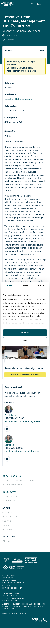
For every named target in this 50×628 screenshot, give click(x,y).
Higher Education (23, 99)
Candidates (9, 492)
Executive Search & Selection (18, 480)
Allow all (25, 332)
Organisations (11, 476)
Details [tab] (25, 285)
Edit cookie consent (12, 588)
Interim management (12, 485)
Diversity (7, 529)
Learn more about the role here (25, 375)
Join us (6, 525)
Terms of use (8, 578)
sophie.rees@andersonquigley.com (21, 451)
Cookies (6, 585)
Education (9, 99)
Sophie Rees (10, 445)
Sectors (6, 521)
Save (42, 50)
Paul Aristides (10, 415)
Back (10, 50)
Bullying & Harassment (13, 583)
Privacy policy (9, 575)
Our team (7, 512)
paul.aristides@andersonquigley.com (22, 421)
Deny (25, 341)
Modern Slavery (10, 580)
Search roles (9, 496)
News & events (9, 517)
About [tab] (41, 285)
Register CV (8, 501)
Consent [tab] (9, 285)
